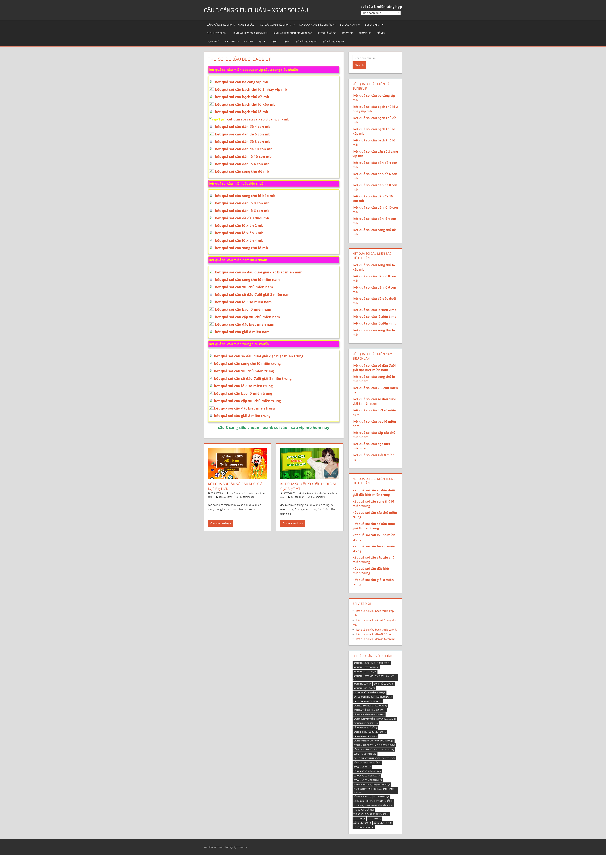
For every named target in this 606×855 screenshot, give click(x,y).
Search (359, 65)
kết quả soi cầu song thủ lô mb (241, 247)
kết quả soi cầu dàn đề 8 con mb (242, 141)
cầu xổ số (388, 758)
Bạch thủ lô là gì (384, 683)
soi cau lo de (381, 796)
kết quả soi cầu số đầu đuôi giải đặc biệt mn (235, 486)
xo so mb (359, 818)
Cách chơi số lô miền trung (369, 714)
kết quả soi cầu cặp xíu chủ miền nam (247, 316)
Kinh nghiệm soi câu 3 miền (250, 33)
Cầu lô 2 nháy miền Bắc (367, 758)
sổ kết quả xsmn (333, 41)
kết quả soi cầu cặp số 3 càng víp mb (258, 119)
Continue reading (219, 523)
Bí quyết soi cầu (217, 33)
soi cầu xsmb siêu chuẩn (275, 24)
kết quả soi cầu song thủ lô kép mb (245, 195)
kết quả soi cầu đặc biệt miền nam (244, 324)
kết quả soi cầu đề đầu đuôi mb (242, 218)
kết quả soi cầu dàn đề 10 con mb (244, 148)
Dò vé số (347, 33)
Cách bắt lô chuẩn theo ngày (370, 705)
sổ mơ (381, 33)
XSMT (274, 41)
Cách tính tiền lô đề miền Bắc (370, 732)
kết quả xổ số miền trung (368, 780)
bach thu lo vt (362, 683)
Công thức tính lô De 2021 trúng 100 (374, 749)
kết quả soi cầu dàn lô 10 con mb (243, 156)
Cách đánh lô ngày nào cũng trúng (374, 740)
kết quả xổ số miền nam (367, 775)
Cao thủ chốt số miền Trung (370, 692)
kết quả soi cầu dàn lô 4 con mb (242, 163)
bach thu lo (361, 663)
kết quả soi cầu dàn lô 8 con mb (242, 203)
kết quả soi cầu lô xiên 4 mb (239, 240)
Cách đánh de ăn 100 (365, 736)
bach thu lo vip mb (365, 671)
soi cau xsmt (373, 24)
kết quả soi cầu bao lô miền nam (243, 309)
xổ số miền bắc (362, 823)
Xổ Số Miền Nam (383, 823)
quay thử (213, 41)
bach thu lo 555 (380, 663)
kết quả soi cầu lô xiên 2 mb (239, 225)
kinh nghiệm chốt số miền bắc (292, 33)
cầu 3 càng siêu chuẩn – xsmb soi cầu (256, 10)
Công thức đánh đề (365, 754)
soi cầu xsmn (348, 24)
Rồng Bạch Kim (362, 796)
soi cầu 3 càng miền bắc (379, 801)
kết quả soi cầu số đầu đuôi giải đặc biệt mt (308, 486)
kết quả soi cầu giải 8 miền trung (242, 415)
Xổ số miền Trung (364, 827)
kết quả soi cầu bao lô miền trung (243, 393)
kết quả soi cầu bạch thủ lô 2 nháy (376, 629)
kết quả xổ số (327, 33)
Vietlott (230, 41)
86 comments (318, 496)
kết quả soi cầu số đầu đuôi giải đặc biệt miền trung (258, 356)
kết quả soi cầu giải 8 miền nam (242, 331)
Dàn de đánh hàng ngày (367, 762)
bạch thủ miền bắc (364, 688)
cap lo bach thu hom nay (368, 701)
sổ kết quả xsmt (306, 41)
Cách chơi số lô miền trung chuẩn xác (375, 718)
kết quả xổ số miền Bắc (367, 771)
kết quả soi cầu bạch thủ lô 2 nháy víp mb (251, 89)
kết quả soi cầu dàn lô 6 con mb (242, 210)
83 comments (247, 496)
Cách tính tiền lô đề (365, 727)
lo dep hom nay (363, 784)
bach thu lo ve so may (366, 667)
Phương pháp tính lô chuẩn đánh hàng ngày (374, 791)
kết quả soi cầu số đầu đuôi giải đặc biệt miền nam (259, 272)
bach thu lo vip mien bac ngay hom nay (374, 678)
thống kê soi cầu (364, 809)
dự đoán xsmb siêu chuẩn (315, 24)
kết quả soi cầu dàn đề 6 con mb (242, 134)
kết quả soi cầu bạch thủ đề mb (242, 96)
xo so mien (374, 818)
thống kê (365, 33)
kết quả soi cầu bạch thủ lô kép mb (245, 104)
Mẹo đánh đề (382, 784)
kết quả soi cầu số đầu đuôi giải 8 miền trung (252, 378)
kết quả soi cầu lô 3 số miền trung (243, 385)
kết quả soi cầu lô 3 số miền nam (243, 301)
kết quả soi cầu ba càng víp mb (241, 81)
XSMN (286, 41)
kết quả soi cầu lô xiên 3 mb (239, 232)
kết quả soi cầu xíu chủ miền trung (244, 371)
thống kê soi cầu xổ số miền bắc (371, 814)
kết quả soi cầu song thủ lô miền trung (247, 363)
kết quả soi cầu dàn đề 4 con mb (242, 126)
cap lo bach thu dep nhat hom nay (373, 697)
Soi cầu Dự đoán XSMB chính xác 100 (373, 805)
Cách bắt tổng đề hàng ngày (370, 710)
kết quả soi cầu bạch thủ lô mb (241, 111)
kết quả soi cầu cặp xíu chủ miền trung (247, 400)
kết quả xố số (362, 767)
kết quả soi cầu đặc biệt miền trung (244, 408)
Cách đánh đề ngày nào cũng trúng (374, 745)
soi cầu (248, 41)
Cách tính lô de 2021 (366, 723)
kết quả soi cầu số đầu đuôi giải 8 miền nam (253, 294)
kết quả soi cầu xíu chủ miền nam (244, 286)
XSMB (262, 41)
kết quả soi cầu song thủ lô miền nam (247, 279)
